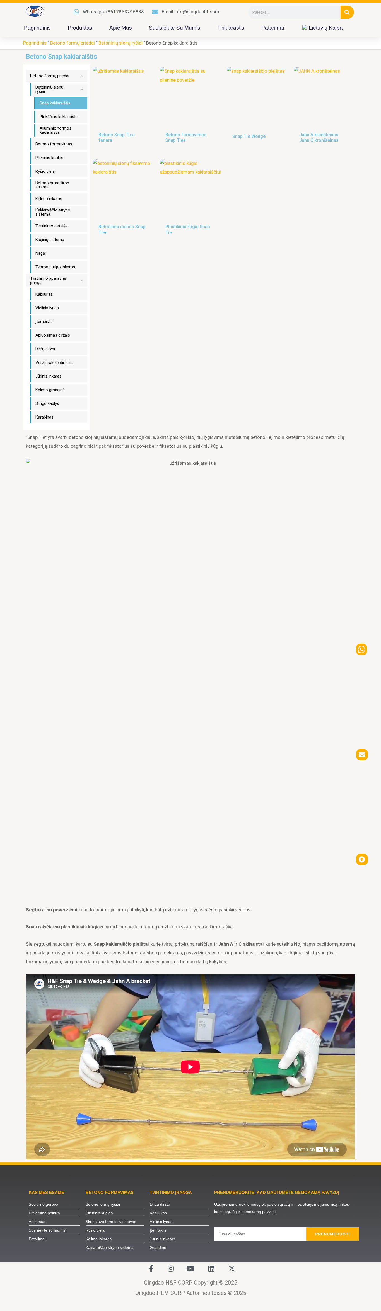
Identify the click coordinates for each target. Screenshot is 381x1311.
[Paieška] (347, 12)
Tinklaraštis (230, 28)
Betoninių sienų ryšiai (120, 43)
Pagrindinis (37, 28)
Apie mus (120, 28)
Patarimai (272, 28)
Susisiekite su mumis (174, 28)
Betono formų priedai (72, 43)
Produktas (80, 28)
